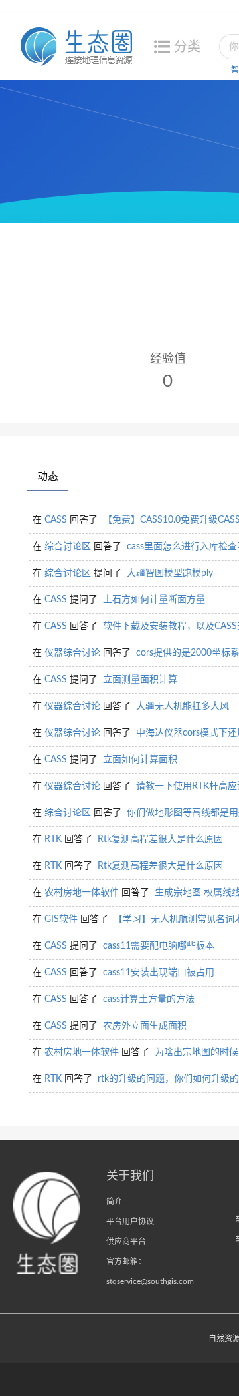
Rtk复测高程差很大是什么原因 (160, 839)
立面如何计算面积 (140, 759)
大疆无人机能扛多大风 (182, 706)
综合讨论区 (67, 546)
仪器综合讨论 (72, 653)
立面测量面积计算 (140, 679)
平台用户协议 (130, 1222)
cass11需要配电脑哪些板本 (158, 946)
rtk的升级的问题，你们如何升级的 (168, 1079)
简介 (114, 1202)
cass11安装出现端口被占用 (158, 972)
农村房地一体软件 (81, 892)
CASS (55, 520)
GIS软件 (61, 919)
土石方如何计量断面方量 (154, 599)
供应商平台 (126, 1242)
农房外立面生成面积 (145, 1026)
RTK (53, 839)
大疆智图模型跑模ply (170, 573)
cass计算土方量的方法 (149, 999)
